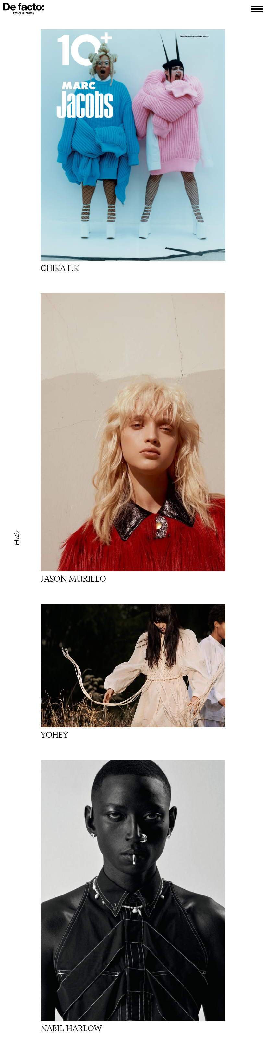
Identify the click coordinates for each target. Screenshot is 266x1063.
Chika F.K (60, 268)
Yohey (54, 735)
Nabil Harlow (71, 1028)
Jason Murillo (73, 579)
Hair (17, 537)
